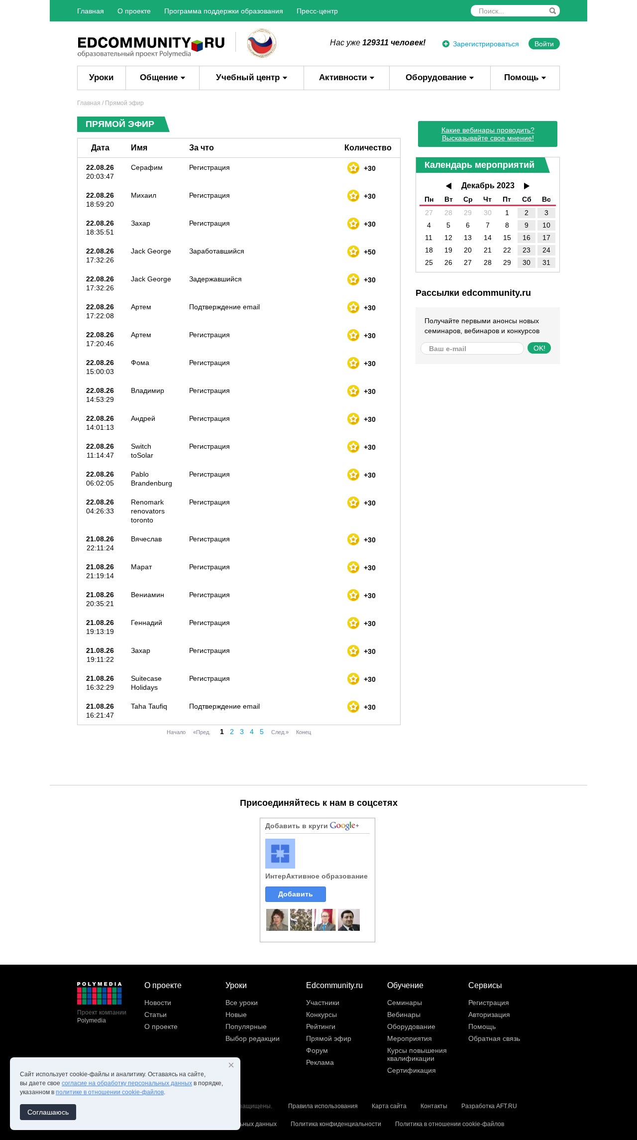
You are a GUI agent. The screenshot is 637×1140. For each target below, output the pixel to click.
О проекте (134, 11)
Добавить (295, 894)
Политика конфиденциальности (336, 1124)
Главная (90, 11)
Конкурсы (321, 1014)
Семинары (404, 1003)
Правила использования (323, 1106)
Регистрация (488, 1003)
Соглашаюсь (48, 1112)
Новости (157, 1003)
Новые (236, 1014)
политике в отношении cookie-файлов (110, 1092)
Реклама (320, 1062)
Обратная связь (494, 1038)
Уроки (101, 77)
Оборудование (436, 77)
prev (448, 186)
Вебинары (404, 1014)
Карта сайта (389, 1106)
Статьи (155, 1014)
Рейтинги (320, 1026)
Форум (317, 1050)
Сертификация (411, 1070)
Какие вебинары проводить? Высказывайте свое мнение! (487, 134)
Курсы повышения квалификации (417, 1054)
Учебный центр (248, 77)
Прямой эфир (328, 1038)
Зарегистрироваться (486, 44)
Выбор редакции (252, 1038)
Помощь (521, 77)
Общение (159, 77)
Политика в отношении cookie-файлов (449, 1124)
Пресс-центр (317, 11)
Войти (544, 44)
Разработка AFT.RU (489, 1106)
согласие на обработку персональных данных (127, 1083)
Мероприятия (409, 1038)
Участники (322, 1003)
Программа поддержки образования (223, 11)
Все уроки (241, 1003)
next (527, 186)
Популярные (246, 1026)
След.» (280, 732)
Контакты (434, 1106)
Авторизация (489, 1014)
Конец (303, 732)
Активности (343, 77)
